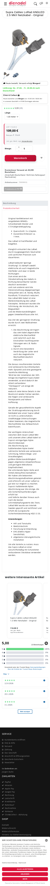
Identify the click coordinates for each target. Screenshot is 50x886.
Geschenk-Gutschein (14, 759)
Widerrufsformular (10, 831)
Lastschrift (10, 798)
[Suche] (35, 4)
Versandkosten (26, 141)
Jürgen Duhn (8, 772)
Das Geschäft (11, 753)
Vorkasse (9, 811)
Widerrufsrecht (9, 828)
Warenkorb (20, 158)
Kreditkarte (10, 801)
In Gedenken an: (9, 768)
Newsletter (10, 762)
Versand (8, 746)
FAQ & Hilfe (10, 743)
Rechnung (9, 795)
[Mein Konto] (31, 4)
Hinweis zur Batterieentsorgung (16, 834)
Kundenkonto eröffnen (15, 739)
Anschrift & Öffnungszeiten (17, 756)
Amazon (8, 785)
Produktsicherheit (11, 208)
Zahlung (8, 749)
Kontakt (5, 825)
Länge (7, 112)
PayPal (8, 782)
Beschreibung (9, 203)
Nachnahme (10, 808)
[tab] (25, 203)
